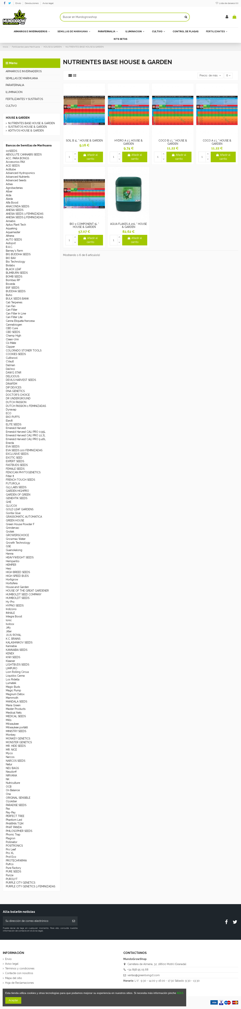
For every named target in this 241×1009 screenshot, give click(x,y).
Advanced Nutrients (18, 176)
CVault (10, 361)
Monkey (11, 734)
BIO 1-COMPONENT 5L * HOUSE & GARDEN (84, 225)
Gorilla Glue (13, 513)
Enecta (10, 442)
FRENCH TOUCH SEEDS (20, 479)
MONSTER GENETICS (19, 742)
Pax (8, 808)
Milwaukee (12, 723)
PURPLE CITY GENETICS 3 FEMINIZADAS (30, 886)
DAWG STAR (13, 372)
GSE (8, 546)
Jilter (9, 631)
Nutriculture (13, 782)
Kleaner (10, 660)
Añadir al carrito (92, 156)
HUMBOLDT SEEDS (17, 597)
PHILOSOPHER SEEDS (19, 830)
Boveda (10, 283)
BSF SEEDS (12, 287)
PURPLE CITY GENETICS (20, 882)
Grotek (10, 531)
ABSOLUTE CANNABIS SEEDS (24, 154)
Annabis (10, 221)
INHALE (10, 612)
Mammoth (12, 697)
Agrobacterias (14, 187)
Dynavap (11, 409)
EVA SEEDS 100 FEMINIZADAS (24, 450)
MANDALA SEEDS (16, 701)
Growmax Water (16, 538)
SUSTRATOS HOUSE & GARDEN (27, 126)
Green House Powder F (20, 524)
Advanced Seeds (16, 180)
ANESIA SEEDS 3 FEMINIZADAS (24, 213)
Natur (9, 764)
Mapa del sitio (13, 978)
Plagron (10, 838)
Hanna (9, 553)
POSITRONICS (14, 845)
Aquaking (11, 228)
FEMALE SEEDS (15, 468)
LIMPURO (11, 668)
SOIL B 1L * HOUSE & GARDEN (84, 140)
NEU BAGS (12, 768)
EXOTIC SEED (14, 457)
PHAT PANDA (14, 827)
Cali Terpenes (14, 302)
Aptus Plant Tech (16, 224)
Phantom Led (14, 819)
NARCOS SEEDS (15, 760)
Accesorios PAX (15, 161)
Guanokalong (14, 550)
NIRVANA (11, 775)
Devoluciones (32, 3)
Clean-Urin (12, 339)
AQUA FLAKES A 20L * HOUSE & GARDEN (128, 225)
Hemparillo (12, 561)
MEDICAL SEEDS (16, 716)
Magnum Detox (15, 694)
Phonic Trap (13, 834)
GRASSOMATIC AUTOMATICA (24, 516)
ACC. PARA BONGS (17, 158)
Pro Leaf (11, 849)
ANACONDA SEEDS (17, 206)
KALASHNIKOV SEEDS (19, 642)
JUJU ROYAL (13, 634)
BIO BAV (11, 258)
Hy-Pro (10, 601)
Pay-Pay (11, 812)
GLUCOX (11, 505)
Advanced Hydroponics (20, 172)
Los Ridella (12, 679)
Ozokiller (11, 801)
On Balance (13, 790)
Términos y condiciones (19, 968)
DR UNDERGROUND (18, 398)
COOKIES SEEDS (16, 354)
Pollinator (11, 842)
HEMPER (11, 564)
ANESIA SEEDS (14, 209)
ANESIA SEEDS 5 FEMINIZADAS (24, 217)
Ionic (9, 620)
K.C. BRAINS (13, 638)
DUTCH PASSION (16, 402)
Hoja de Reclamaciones (19, 982)
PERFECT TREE (15, 816)
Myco (9, 753)
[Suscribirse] (74, 921)
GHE (8, 501)
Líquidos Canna (15, 675)
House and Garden (17, 587)
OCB (8, 786)
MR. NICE (11, 749)
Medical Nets (14, 712)
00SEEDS (11, 150)
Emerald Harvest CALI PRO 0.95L (26, 431)
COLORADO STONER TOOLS (23, 350)
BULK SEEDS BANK (17, 298)
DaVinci (10, 368)
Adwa (9, 184)
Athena (10, 235)
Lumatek (11, 683)
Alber (9, 191)
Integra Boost (14, 616)
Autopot (11, 243)
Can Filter (11, 309)
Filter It (10, 476)
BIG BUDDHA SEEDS (18, 254)
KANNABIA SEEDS (16, 649)
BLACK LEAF (13, 269)
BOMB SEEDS (14, 276)
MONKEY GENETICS (18, 738)
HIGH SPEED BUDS (17, 575)
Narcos (10, 756)
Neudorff (11, 771)
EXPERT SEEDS (15, 461)
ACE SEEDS (13, 165)
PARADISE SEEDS (16, 805)
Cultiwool (12, 357)
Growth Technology (18, 542)
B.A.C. (9, 246)
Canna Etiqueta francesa (20, 320)
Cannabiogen (14, 324)
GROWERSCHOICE (17, 535)
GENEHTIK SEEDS (16, 498)
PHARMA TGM (14, 823)
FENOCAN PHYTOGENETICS (23, 472)
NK (7, 779)
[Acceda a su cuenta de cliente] (227, 17)
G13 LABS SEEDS (16, 487)
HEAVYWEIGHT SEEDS (20, 557)
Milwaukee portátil (17, 727)
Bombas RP (13, 280)
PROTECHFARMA (16, 860)
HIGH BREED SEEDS (18, 572)
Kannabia (11, 646)
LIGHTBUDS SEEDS (17, 664)
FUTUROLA (13, 483)
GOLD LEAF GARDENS (19, 509)
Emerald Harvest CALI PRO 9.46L (26, 439)
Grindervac (12, 527)
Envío (18, 3)
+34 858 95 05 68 (137, 969)
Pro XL (10, 853)
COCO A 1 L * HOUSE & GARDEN (217, 142)
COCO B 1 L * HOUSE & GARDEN (173, 142)
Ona (8, 793)
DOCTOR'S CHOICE (18, 394)
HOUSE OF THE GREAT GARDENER (27, 590)
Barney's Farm (14, 250)
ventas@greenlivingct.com (143, 975)
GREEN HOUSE (15, 520)
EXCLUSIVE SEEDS (17, 453)
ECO (8, 413)
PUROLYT (12, 879)
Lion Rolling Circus (17, 671)
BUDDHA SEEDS (15, 291)
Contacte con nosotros (19, 973)
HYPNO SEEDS (15, 605)
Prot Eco (11, 856)
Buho (9, 295)
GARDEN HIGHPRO (17, 490)
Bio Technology (15, 261)
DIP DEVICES (13, 387)
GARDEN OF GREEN (18, 494)
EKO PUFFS (13, 416)
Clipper (10, 346)
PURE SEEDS (13, 871)
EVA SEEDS (12, 446)
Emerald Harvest (16, 428)
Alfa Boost (12, 202)
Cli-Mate (11, 342)
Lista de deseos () (228, 3)
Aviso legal (48, 3)
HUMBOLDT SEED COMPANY (23, 594)
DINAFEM (11, 383)
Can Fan (10, 306)
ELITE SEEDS (13, 424)
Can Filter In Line (16, 313)
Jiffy (8, 627)
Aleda (9, 198)
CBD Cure (12, 328)
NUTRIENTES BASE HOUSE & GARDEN (31, 123)
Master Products (16, 708)
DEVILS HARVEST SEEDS (21, 379)
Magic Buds (13, 686)
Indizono (11, 609)
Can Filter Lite (14, 317)
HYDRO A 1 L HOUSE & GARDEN (128, 142)
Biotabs (10, 265)
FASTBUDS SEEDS (17, 464)
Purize (9, 875)
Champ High (13, 335)
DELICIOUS (12, 376)
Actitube (11, 169)
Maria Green (13, 705)
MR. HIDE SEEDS (16, 745)
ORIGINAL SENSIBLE (18, 797)
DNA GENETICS (15, 391)
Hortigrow (12, 579)
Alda (8, 195)
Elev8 (9, 420)
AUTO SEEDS (14, 239)
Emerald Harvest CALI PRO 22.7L (25, 435)
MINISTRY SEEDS (16, 731)
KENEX (10, 653)
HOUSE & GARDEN (18, 117)
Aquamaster (13, 232)
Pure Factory (13, 867)
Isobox (10, 624)
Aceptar (13, 1000)
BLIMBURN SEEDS (17, 272)
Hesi (8, 568)
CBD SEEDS (13, 332)
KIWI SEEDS (13, 657)
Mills (8, 720)
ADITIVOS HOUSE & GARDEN (26, 130)
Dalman (10, 365)
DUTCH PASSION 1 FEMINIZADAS (26, 405)
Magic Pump (13, 690)
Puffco (10, 864)
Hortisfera (12, 583)
